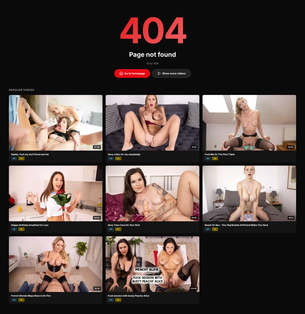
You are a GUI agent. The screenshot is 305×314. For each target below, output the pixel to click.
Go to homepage (134, 73)
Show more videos (174, 73)
